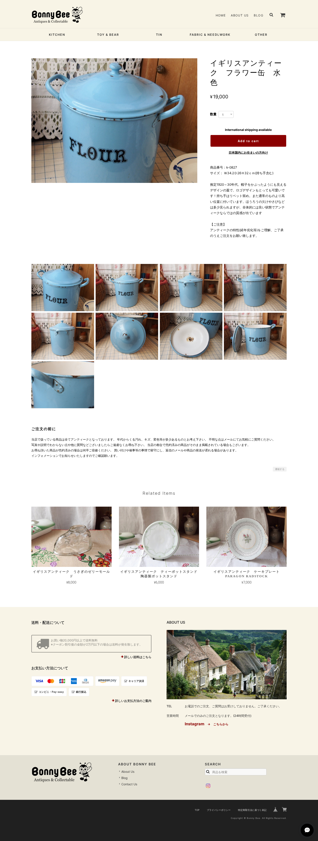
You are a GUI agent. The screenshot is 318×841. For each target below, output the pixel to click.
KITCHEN (57, 34)
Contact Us (129, 784)
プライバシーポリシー (219, 810)
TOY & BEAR (108, 34)
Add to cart (248, 141)
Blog (258, 15)
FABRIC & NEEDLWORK (210, 34)
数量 (213, 114)
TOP (197, 810)
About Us (240, 15)
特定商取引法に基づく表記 (252, 810)
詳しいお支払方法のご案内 (133, 701)
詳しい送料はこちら (137, 657)
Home (221, 15)
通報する (279, 469)
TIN (159, 34)
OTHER (261, 34)
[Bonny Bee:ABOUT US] (227, 664)
